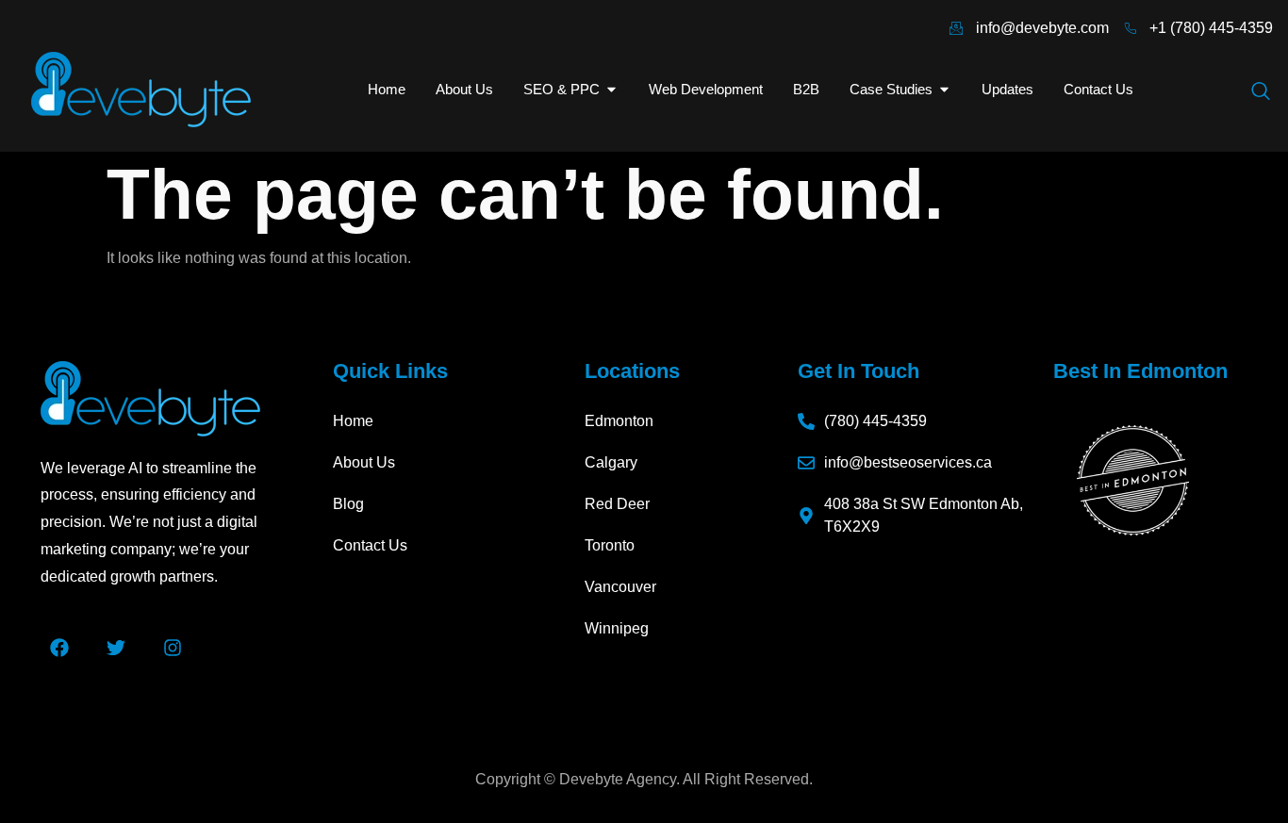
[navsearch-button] (1261, 92)
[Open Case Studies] (944, 90)
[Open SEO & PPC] (611, 90)
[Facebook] (59, 648)
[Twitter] (116, 648)
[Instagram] (172, 648)
